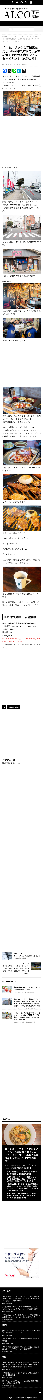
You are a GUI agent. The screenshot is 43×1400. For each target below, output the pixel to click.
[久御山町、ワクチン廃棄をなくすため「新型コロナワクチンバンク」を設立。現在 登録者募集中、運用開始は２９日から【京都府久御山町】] (7, 1001)
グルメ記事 (6, 1291)
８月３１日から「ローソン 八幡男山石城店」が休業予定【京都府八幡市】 (22, 1172)
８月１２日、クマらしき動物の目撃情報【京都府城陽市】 (20, 1339)
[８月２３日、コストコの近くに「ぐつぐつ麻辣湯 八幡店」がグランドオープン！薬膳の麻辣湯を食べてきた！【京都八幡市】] (21, 1144)
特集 (4, 1357)
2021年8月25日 (19, 1008)
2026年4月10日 (19, 1022)
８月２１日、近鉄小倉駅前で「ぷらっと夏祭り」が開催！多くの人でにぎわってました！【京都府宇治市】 (22, 1195)
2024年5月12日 (8, 1369)
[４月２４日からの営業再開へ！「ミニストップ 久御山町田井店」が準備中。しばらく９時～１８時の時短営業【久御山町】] (7, 1015)
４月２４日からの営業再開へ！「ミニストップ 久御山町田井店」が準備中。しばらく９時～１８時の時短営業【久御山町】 (27, 1016)
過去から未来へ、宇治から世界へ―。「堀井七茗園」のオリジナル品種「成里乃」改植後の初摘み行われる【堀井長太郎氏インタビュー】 (20, 1364)
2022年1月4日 (8, 1377)
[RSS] (26, 2)
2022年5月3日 (19, 992)
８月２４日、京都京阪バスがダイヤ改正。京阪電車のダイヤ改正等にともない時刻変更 (20, 1348)
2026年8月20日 (8, 1335)
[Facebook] (12, 2)
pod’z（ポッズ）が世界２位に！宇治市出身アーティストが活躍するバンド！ (21, 1331)
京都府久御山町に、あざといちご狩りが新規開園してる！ (27, 988)
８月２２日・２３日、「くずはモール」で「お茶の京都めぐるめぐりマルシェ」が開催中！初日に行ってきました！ (22, 1179)
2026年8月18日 (8, 1320)
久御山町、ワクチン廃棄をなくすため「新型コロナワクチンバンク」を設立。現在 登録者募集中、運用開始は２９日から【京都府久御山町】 (27, 1002)
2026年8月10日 (8, 1352)
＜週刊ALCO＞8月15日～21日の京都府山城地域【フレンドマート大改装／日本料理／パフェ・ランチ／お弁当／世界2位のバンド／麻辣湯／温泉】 (22, 1187)
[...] (31, 1168)
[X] (17, 2)
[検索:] (21, 29)
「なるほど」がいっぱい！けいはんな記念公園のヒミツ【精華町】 (20, 1374)
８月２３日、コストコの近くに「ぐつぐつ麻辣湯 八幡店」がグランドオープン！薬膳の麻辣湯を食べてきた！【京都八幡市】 (21, 1155)
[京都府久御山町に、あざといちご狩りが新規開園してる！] (7, 989)
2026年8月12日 (8, 1343)
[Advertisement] (21, 139)
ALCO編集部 (23, 64)
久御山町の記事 (13, 707)
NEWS (4, 1325)
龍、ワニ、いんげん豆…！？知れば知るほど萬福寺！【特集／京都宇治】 (20, 1382)
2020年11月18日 (9, 1386)
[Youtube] (31, 2)
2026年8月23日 (8, 1303)
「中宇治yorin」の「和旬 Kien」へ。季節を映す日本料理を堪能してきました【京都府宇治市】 (21, 1316)
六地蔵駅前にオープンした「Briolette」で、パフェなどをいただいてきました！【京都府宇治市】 (20, 1307)
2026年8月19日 (8, 1311)
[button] (39, 23)
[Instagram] (21, 2)
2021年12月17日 (10, 64)
